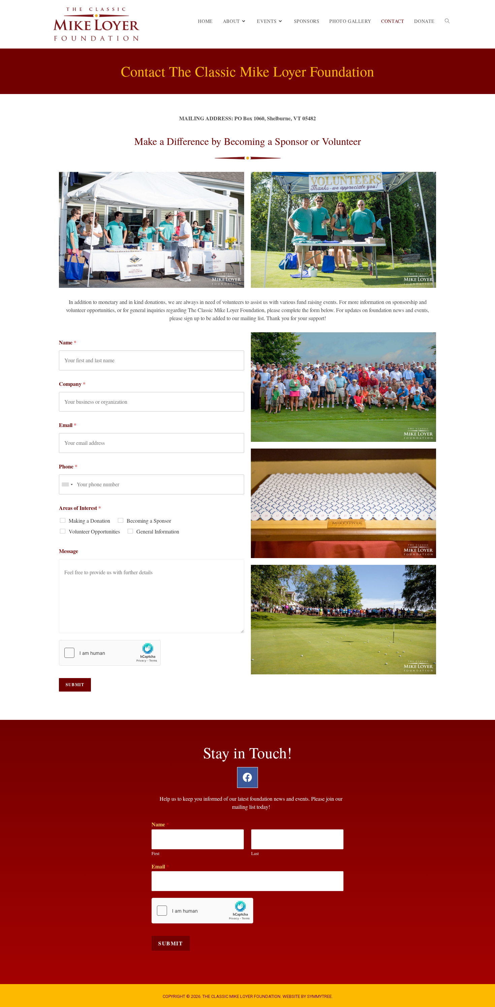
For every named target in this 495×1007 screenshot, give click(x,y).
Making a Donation (89, 520)
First (156, 853)
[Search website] (447, 21)
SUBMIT (75, 685)
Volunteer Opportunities (94, 531)
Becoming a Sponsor (149, 520)
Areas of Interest (80, 508)
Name (67, 342)
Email (67, 425)
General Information (157, 531)
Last (255, 853)
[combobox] (67, 484)
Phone (68, 466)
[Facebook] (247, 777)
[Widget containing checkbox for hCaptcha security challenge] (110, 653)
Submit (170, 943)
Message (68, 551)
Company (72, 384)
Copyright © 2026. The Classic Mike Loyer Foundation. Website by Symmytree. (248, 996)
